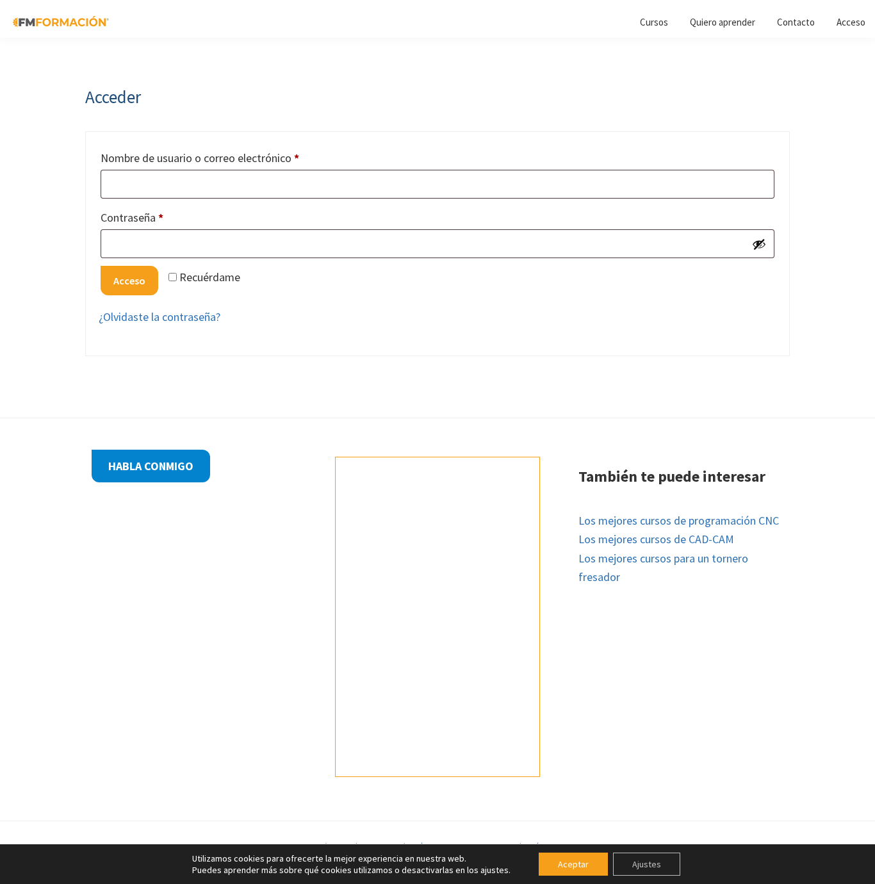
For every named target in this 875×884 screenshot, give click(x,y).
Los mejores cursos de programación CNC (678, 520)
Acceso (129, 280)
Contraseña (159, 217)
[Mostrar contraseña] (759, 244)
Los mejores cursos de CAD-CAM (656, 539)
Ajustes (646, 864)
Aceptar (573, 864)
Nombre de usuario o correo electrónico (227, 157)
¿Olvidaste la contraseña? (159, 316)
